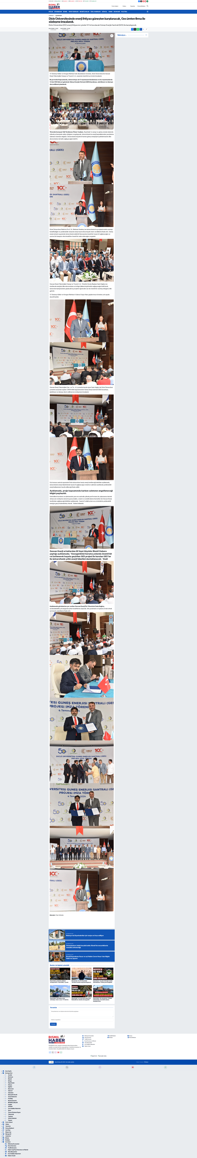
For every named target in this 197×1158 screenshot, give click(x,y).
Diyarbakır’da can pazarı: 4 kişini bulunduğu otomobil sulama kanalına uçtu (102, 1000)
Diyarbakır (58, 15)
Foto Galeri (115, 6)
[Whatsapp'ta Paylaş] (138, 29)
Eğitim (10, 1086)
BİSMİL (65, 11)
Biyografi (8, 1134)
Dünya (10, 1085)
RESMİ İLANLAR (84, 11)
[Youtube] (58, 1052)
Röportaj (8, 1132)
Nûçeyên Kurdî (12, 1094)
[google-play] (102, 1056)
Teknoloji (11, 1114)
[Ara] (147, 6)
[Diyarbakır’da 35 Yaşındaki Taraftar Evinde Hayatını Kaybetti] (82, 973)
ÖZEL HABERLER (95, 11)
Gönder (53, 1024)
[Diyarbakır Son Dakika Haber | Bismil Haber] (54, 6)
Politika (10, 1098)
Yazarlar (132, 6)
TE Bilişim (146, 1062)
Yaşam (10, 1120)
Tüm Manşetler (88, 1042)
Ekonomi (10, 1088)
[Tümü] (146, 35)
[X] (52, 1052)
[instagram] (99, 1067)
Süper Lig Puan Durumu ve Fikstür (18, 1149)
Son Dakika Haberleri (89, 1044)
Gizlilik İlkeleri (112, 1035)
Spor (9, 1110)
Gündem (10, 1092)
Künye (130, 1035)
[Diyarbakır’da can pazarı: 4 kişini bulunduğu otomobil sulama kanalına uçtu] (103, 991)
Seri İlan (7, 1130)
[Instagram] (55, 1052)
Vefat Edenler (12, 1118)
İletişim (111, 1037)
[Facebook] (50, 1052)
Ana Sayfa (8, 1071)
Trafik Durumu (87, 1039)
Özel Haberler (12, 1096)
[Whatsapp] (61, 1052)
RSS (52, 1062)
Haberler (51, 15)
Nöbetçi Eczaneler (89, 1035)
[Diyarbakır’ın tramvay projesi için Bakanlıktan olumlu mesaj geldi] (82, 991)
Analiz (10, 1075)
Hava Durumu (87, 1037)
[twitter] (67, 1067)
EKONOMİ (117, 11)
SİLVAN (10, 1106)
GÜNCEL (104, 11)
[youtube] (132, 1067)
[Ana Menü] (147, 12)
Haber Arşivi (87, 1046)
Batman (10, 1077)
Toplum (10, 1116)
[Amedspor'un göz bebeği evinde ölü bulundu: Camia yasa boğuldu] (103, 973)
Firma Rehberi (141, 6)
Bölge (10, 1081)
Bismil (10, 1079)
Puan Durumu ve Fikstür (90, 1041)
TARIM (110, 11)
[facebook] (34, 1067)
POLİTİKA (124, 11)
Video (124, 6)
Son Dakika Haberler (14, 1108)
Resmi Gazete (12, 1100)
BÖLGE (51, 11)
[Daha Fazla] (141, 29)
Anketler (8, 1136)
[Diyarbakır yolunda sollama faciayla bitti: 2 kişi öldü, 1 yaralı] (60, 973)
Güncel (10, 1090)
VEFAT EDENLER (73, 11)
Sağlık (10, 1104)
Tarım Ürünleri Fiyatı (14, 1112)
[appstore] (94, 1056)
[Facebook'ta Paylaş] (132, 29)
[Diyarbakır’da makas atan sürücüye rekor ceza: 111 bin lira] (60, 991)
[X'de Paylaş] (135, 29)
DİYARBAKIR (58, 11)
